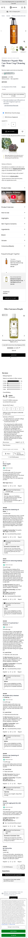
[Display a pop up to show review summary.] (20, 348)
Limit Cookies (13, 931)
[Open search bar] (4, 7)
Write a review (5, 79)
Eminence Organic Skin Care (18, 15)
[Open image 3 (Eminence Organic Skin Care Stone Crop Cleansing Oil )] (23, 49)
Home (3, 15)
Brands (8, 15)
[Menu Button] (1, 7)
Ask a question (14, 79)
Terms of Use (12, 924)
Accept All (13, 935)
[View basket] (24, 7)
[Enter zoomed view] (24, 41)
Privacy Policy (4, 924)
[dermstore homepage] (13, 7)
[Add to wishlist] (22, 131)
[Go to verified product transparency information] (8, 73)
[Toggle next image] (26, 31)
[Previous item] (2, 336)
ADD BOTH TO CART (10, 298)
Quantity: (5, 121)
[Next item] (24, 336)
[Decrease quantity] (4, 124)
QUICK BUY (14, 355)
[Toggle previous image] (1, 31)
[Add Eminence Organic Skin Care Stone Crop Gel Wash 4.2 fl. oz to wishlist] (24, 316)
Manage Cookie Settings (13, 927)
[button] (13, 73)
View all (23, 87)
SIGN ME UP (13, 898)
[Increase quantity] (13, 124)
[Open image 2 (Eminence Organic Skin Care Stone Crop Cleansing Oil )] (14, 49)
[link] (22, 7)
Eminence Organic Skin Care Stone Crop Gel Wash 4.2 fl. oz (14, 341)
